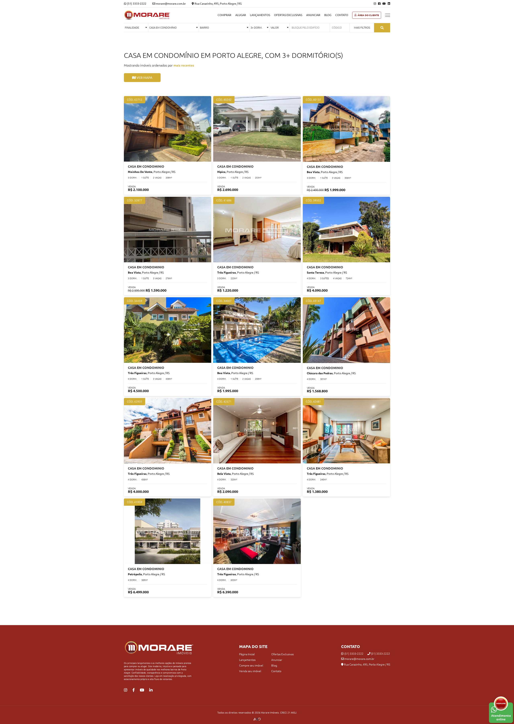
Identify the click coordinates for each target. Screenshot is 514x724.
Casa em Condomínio (163, 27)
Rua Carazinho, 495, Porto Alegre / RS (218, 3)
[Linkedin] (389, 3)
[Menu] (387, 15)
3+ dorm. (256, 27)
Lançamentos (260, 15)
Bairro (204, 27)
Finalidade (132, 27)
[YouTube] (384, 3)
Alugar (240, 15)
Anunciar (313, 15)
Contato (341, 15)
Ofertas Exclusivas (288, 15)
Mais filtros (362, 27)
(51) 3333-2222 (136, 3)
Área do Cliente (368, 15)
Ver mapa (144, 77)
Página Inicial (247, 654)
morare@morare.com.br (359, 658)
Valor (275, 27)
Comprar (224, 15)
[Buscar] (382, 27)
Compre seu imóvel (251, 665)
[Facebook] (379, 3)
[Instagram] (375, 3)
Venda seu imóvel (250, 671)
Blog (327, 15)
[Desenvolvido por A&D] (257, 719)
